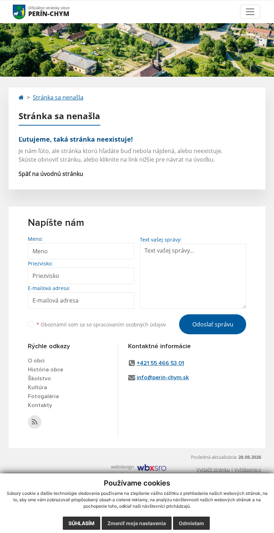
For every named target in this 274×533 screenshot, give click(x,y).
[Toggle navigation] (250, 12)
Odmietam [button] (191, 523)
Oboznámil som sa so (101, 324)
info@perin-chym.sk (163, 377)
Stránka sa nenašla (58, 97)
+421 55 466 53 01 (160, 363)
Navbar (26, 11)
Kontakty (40, 405)
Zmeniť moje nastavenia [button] (136, 523)
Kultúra (37, 387)
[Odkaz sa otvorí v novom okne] (34, 422)
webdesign (122, 466)
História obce (45, 369)
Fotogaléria (43, 396)
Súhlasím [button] (81, 523)
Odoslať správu (212, 324)
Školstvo (39, 378)
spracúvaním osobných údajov (129, 324)
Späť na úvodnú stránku (51, 174)
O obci (36, 361)
